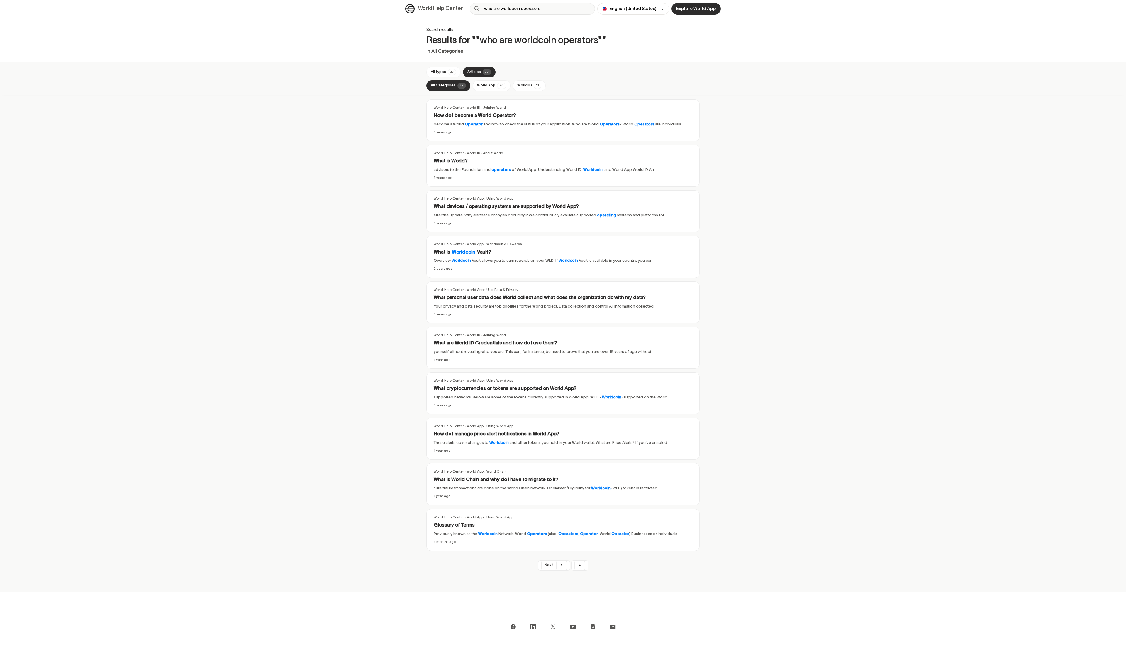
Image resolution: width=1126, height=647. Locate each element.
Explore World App (696, 9)
